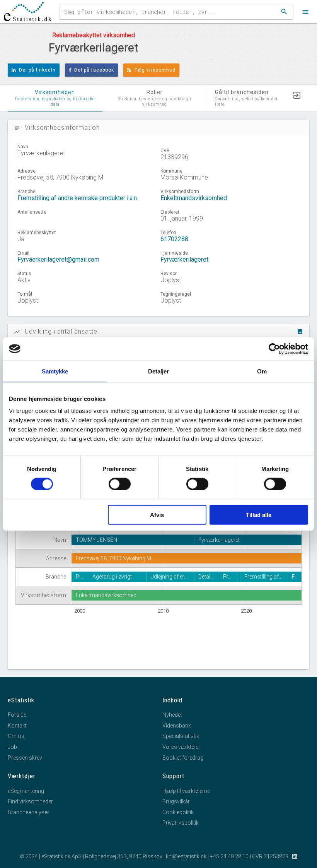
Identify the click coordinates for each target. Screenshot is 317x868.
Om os (16, 736)
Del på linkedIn (37, 70)
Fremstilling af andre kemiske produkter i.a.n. (77, 198)
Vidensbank (176, 725)
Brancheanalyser (28, 812)
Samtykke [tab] (55, 371)
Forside (17, 715)
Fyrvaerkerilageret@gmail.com (58, 259)
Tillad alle (258, 515)
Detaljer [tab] (158, 371)
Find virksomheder (30, 801)
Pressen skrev (25, 758)
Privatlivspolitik (180, 823)
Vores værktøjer (181, 747)
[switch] (120, 484)
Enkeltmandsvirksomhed (193, 198)
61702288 (174, 239)
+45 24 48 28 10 (229, 856)
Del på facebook (94, 70)
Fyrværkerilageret (184, 259)
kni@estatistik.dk (186, 856)
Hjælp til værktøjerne (186, 791)
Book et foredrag (182, 758)
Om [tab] (262, 371)
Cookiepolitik (178, 812)
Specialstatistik (180, 736)
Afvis (157, 515)
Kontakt (17, 725)
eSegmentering (26, 791)
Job (12, 747)
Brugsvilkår (176, 801)
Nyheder (172, 715)
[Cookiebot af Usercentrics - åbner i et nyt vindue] (274, 348)
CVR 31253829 (270, 856)
